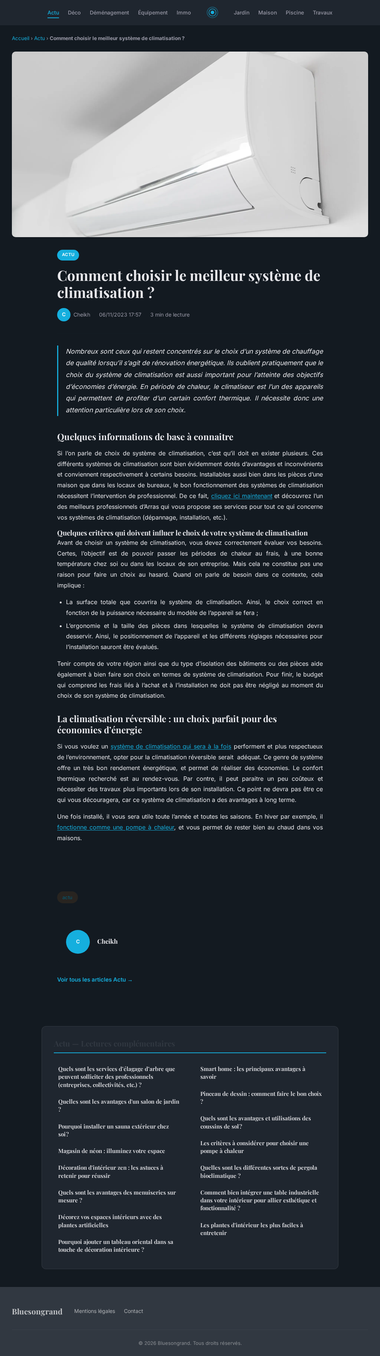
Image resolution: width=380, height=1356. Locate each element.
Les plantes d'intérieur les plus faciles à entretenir (251, 1229)
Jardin (241, 12)
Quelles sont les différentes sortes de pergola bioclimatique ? (258, 1171)
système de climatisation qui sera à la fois (171, 746)
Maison (267, 12)
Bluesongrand (37, 1311)
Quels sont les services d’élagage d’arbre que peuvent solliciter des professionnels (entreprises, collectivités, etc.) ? (116, 1076)
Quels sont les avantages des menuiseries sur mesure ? (117, 1196)
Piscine (295, 12)
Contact (133, 1311)
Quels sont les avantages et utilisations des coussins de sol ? (255, 1122)
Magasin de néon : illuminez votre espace (111, 1150)
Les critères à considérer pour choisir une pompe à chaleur (254, 1146)
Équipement (153, 12)
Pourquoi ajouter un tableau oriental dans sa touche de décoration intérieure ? (115, 1245)
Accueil (20, 38)
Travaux (322, 12)
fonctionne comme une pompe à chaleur (115, 827)
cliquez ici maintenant (241, 496)
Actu (53, 12)
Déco (74, 12)
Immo (184, 12)
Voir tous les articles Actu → (95, 979)
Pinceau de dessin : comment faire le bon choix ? (261, 1097)
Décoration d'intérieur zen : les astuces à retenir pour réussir (110, 1171)
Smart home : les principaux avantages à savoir (252, 1072)
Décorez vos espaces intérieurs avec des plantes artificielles (110, 1220)
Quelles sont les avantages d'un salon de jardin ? (118, 1105)
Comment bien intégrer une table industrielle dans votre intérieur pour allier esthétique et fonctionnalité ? (259, 1200)
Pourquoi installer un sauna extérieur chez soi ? (113, 1130)
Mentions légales (94, 1311)
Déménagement (109, 12)
